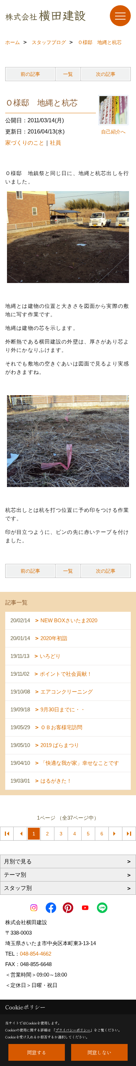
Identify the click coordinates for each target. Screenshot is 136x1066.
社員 (55, 143)
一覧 (68, 74)
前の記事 (30, 74)
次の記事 (105, 74)
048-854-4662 (35, 954)
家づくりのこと (24, 143)
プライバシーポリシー (72, 1029)
